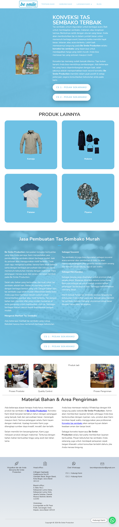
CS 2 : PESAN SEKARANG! (71, 97)
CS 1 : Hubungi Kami (74, 473)
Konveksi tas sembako (72, 423)
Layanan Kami (83, 4)
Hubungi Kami (65, 4)
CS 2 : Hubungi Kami (74, 476)
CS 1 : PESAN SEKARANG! (71, 87)
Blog (99, 4)
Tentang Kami (47, 4)
